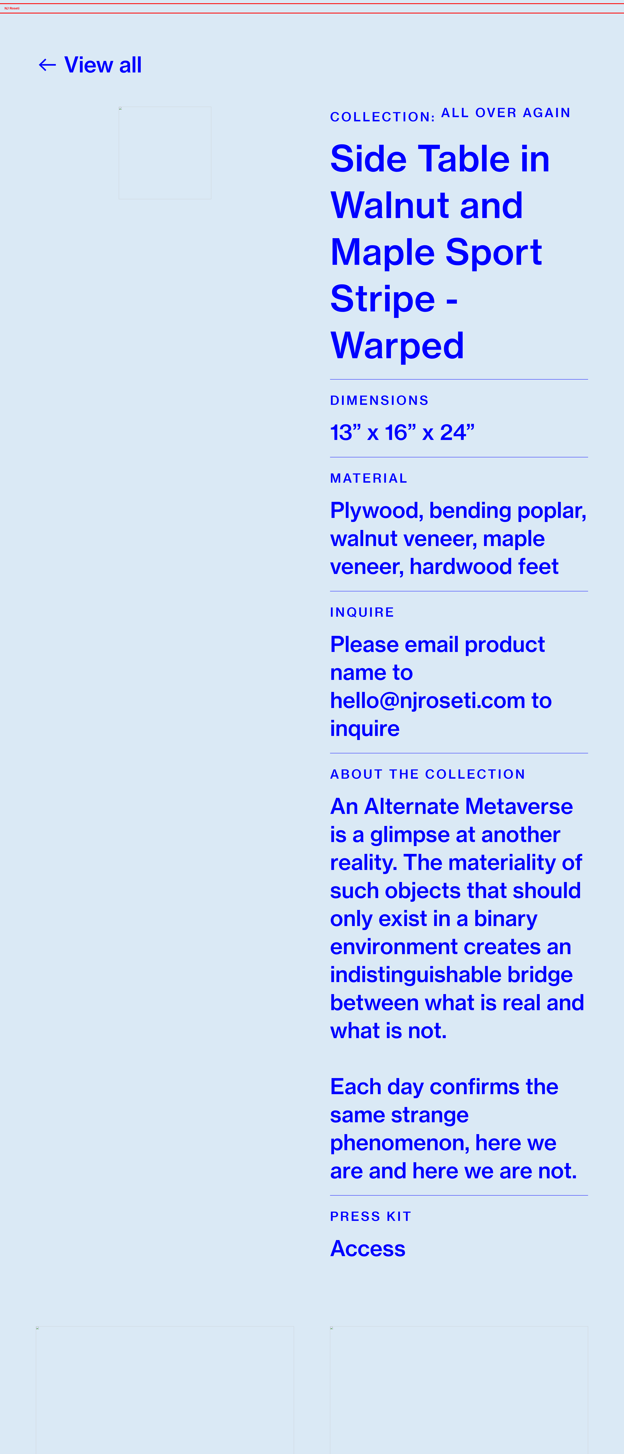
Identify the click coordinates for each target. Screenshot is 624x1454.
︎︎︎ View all (89, 64)
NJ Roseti (12, 8)
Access (368, 1248)
